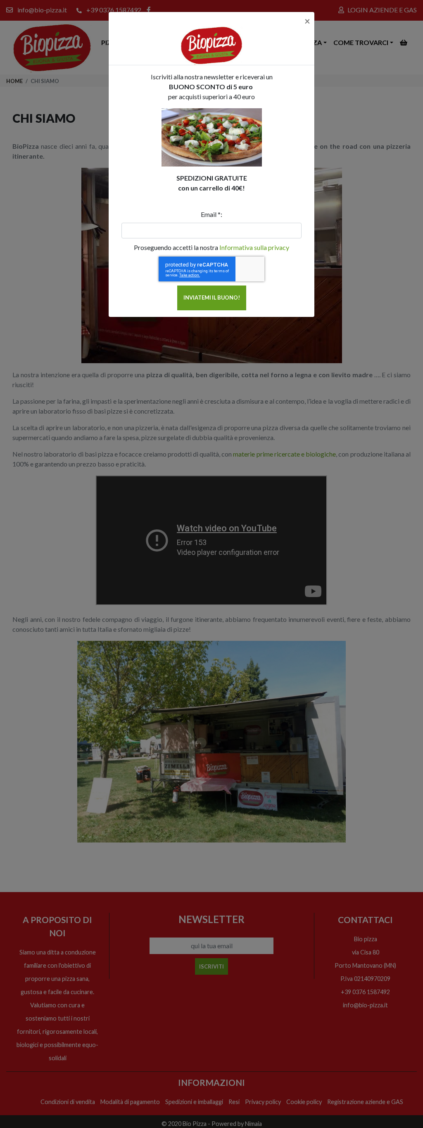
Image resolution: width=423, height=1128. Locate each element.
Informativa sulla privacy (254, 247)
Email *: (211, 214)
